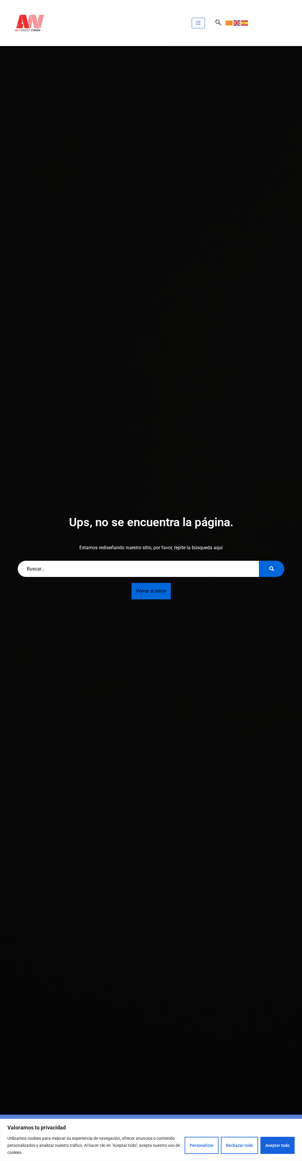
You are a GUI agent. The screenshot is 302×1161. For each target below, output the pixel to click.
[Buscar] (271, 569)
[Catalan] (229, 23)
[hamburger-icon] (198, 23)
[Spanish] (245, 23)
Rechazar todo (239, 1145)
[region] (151, 1140)
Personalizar (202, 1145)
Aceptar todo (277, 1145)
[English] (237, 23)
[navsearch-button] (218, 23)
